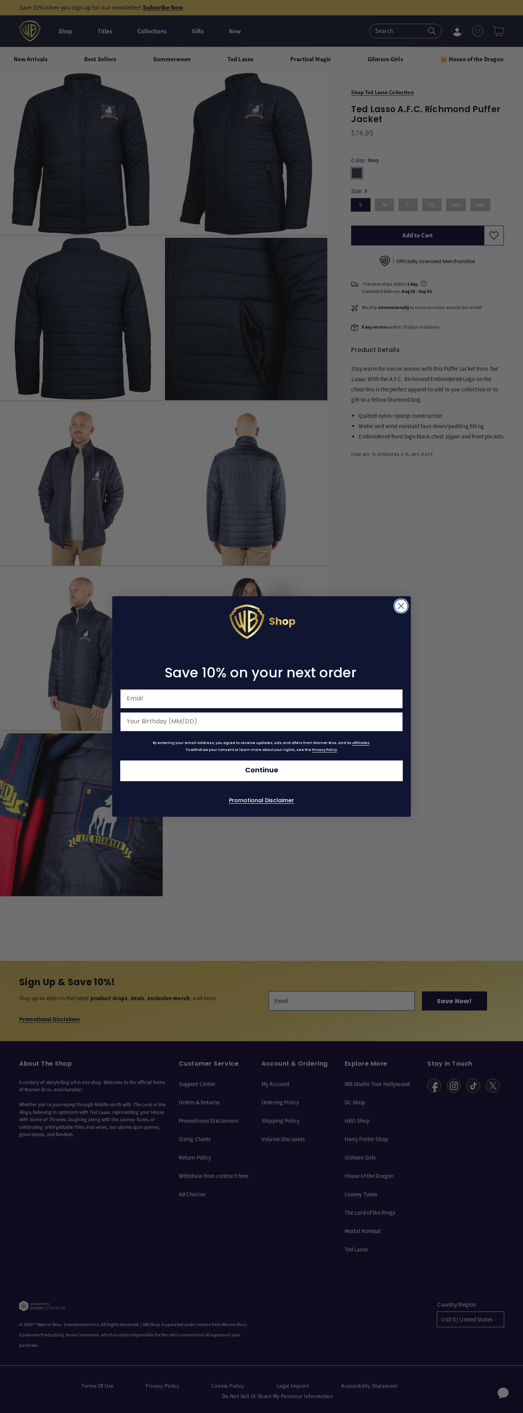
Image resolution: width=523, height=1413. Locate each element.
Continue (261, 771)
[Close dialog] (401, 606)
